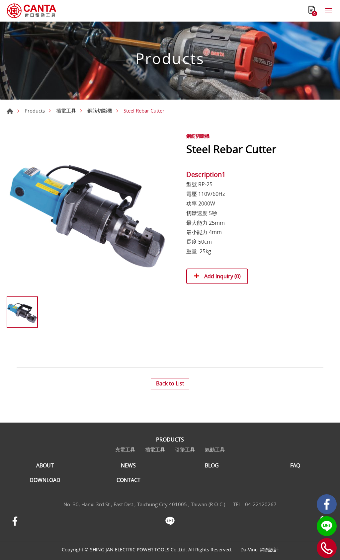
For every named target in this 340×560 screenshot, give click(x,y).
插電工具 (66, 110)
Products (35, 110)
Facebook (327, 504)
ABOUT (45, 465)
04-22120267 (261, 504)
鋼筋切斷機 (99, 110)
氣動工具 (215, 449)
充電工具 (125, 449)
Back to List (170, 383)
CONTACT (128, 480)
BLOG (212, 465)
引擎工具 (185, 449)
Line (327, 526)
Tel (327, 548)
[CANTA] (31, 10)
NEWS (128, 465)
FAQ (295, 465)
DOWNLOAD (45, 480)
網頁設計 (269, 549)
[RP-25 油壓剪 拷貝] (88, 211)
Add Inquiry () (222, 276)
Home (10, 111)
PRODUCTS (170, 440)
